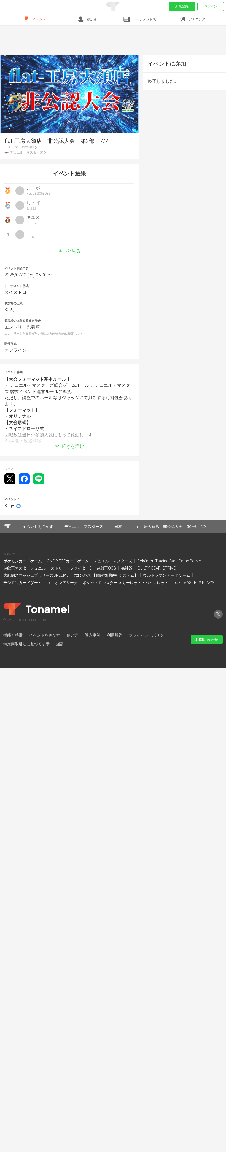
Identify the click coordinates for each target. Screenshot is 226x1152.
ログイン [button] (210, 6)
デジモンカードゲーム (23, 583)
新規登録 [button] (182, 6)
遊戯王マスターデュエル (25, 568)
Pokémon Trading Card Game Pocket (170, 561)
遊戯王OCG (106, 568)
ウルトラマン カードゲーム (167, 575)
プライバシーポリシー (148, 635)
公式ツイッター (218, 618)
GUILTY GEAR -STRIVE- (157, 568)
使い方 (72, 635)
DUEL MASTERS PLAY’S (193, 583)
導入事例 (92, 635)
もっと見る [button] (69, 251)
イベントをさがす (44, 635)
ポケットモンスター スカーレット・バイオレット (126, 583)
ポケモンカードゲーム (23, 561)
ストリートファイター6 (71, 568)
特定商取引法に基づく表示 (26, 644)
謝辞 (60, 644)
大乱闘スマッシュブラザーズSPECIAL (36, 575)
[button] (69, 438)
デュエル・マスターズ (113, 561)
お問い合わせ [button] (206, 639)
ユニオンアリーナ (63, 583)
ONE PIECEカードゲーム (68, 561)
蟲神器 (127, 568)
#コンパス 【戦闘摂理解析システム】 (106, 575)
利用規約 (114, 635)
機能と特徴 (13, 635)
